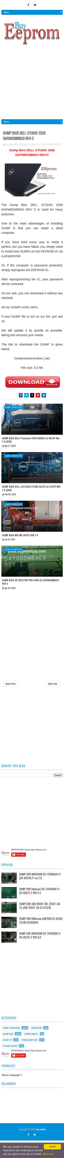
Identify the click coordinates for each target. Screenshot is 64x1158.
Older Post (52, 683)
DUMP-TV (7, 1039)
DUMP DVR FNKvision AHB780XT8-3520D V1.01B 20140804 (41, 921)
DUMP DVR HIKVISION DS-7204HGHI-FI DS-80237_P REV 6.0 (39, 935)
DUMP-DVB (36, 1027)
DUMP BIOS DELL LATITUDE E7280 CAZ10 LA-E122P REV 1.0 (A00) (31, 488)
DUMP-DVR (8, 1033)
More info (48, 1153)
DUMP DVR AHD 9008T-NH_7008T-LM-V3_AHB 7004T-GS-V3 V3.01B (40, 906)
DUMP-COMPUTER (51, 144)
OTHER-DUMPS (10, 1046)
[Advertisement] (32, 83)
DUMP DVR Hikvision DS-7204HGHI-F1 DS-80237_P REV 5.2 (39, 891)
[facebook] (28, 4)
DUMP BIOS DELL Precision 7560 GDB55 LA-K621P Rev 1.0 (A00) (31, 439)
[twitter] (35, 4)
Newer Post (11, 683)
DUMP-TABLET (31, 1033)
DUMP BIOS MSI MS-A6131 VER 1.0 (20, 535)
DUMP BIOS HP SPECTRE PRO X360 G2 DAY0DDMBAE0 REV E (30, 581)
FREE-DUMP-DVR (30, 1039)
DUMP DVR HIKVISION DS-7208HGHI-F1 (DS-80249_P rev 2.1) (40, 876)
